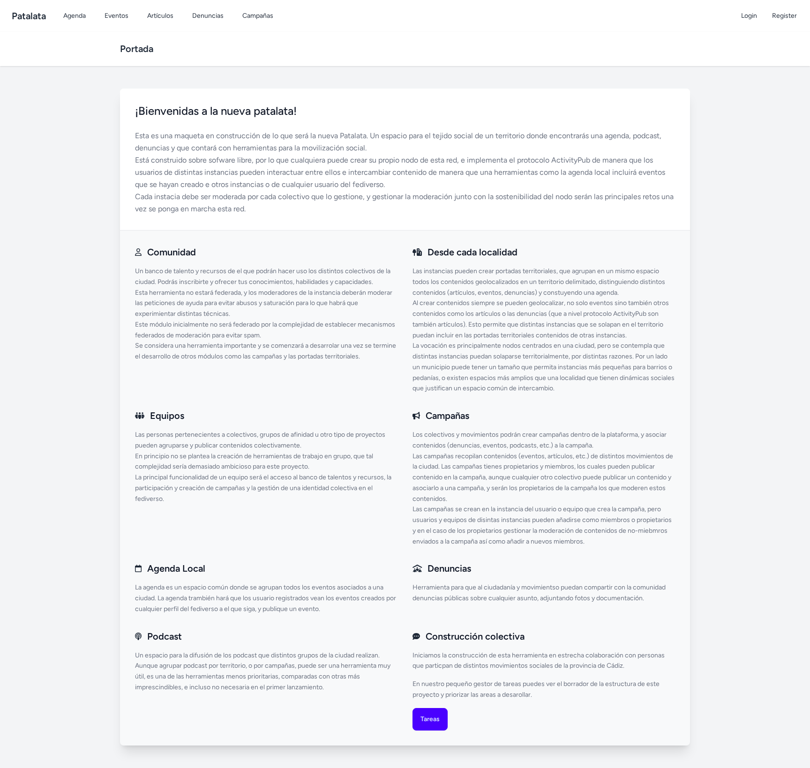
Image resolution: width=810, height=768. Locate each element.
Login (749, 16)
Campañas (257, 16)
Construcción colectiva (475, 636)
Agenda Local (176, 568)
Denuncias (208, 16)
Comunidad (171, 252)
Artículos (160, 16)
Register (784, 16)
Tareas (430, 719)
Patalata (29, 16)
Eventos (116, 16)
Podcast (164, 636)
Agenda (74, 16)
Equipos (167, 415)
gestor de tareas (497, 684)
